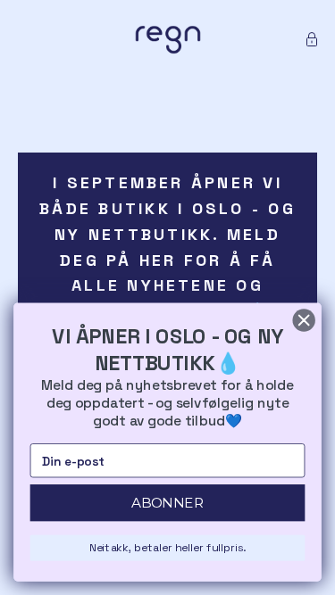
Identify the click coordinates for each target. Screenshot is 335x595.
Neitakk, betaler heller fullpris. (167, 548)
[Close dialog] (304, 321)
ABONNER (167, 503)
